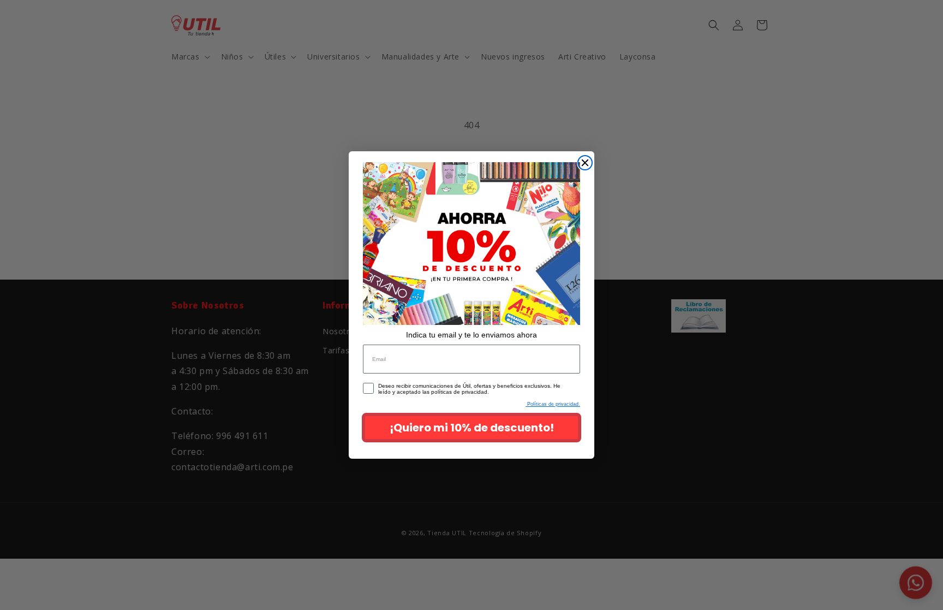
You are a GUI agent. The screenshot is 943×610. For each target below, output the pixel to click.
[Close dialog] (585, 163)
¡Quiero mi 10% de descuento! (472, 427)
